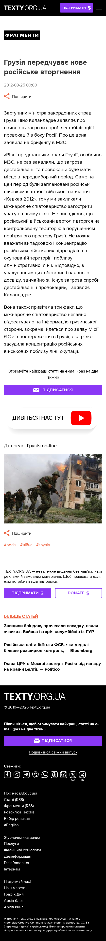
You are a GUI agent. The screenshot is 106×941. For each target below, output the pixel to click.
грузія (44, 545)
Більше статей (21, 616)
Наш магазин (16, 887)
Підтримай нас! (17, 881)
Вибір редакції (17, 818)
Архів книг (13, 907)
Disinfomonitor (16, 862)
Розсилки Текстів (19, 812)
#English (11, 825)
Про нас (11, 793)
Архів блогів (15, 900)
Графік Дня (14, 894)
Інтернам (12, 869)
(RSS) (19, 799)
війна (28, 545)
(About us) (28, 793)
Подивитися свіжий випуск (53, 752)
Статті (9, 799)
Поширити (21, 96)
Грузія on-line (42, 446)
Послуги (11, 843)
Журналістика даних (22, 837)
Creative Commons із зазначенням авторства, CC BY (53, 923)
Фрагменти (14, 805)
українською (38, 926)
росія (11, 545)
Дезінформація (17, 856)
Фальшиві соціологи (22, 850)
